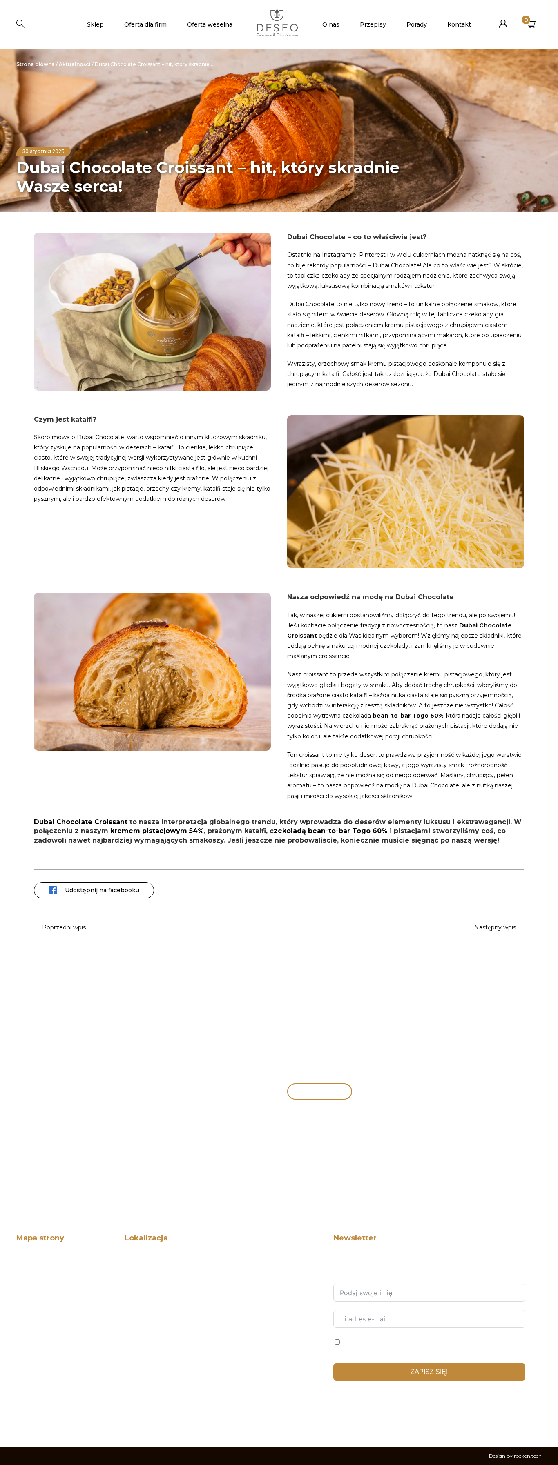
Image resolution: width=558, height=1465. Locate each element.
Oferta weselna (209, 24)
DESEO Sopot (141, 1379)
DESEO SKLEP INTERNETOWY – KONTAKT (178, 1259)
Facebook (339, 1418)
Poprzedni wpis (64, 927)
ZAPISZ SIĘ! (429, 1371)
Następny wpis (495, 927)
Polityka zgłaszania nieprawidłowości (62, 1366)
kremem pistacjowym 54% (157, 831)
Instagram (358, 1418)
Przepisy (373, 24)
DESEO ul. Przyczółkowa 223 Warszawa (174, 1326)
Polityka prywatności (42, 1420)
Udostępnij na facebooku (102, 890)
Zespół (24, 1286)
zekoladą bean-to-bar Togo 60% (331, 831)
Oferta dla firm (145, 24)
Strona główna (35, 64)
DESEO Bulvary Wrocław (155, 1393)
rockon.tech (528, 1456)
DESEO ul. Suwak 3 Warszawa (162, 1272)
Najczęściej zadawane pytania (53, 1379)
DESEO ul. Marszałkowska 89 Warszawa (174, 1339)
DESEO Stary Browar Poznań (160, 1353)
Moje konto (503, 20)
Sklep (95, 24)
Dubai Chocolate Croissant (80, 822)
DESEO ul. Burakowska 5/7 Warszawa (171, 1286)
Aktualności (75, 64)
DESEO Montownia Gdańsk (158, 1366)
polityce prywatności (358, 1397)
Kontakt (459, 24)
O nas (330, 24)
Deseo (24, 1259)
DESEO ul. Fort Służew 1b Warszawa (168, 1299)
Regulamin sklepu (38, 1406)
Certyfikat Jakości (38, 1339)
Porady (416, 24)
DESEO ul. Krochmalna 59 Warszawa (170, 1312)
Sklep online (310, 1091)
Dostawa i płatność (39, 1393)
